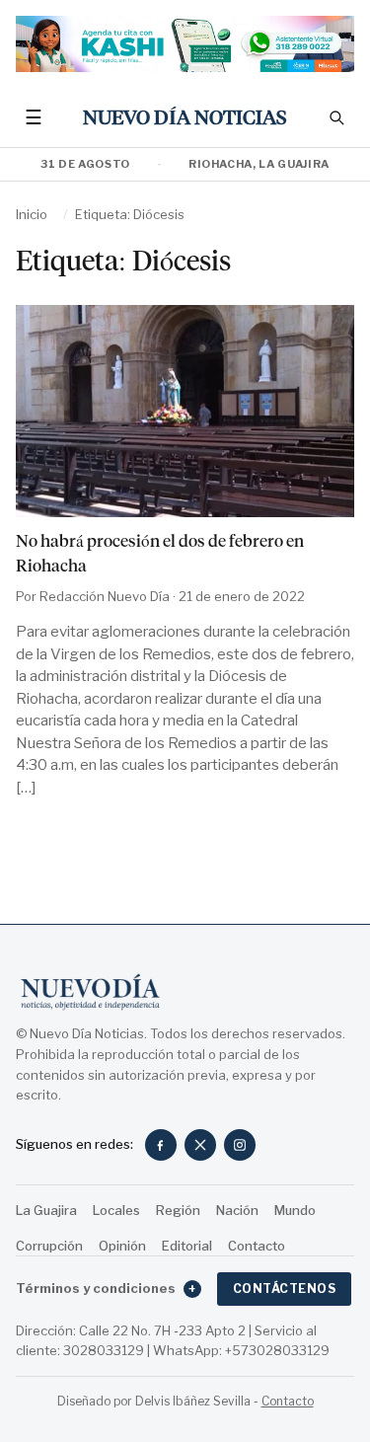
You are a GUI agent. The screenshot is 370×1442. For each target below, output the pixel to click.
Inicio (31, 214)
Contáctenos (284, 1288)
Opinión (122, 1245)
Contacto (256, 1245)
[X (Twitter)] (200, 1145)
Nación (237, 1210)
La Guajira (46, 1210)
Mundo (295, 1210)
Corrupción (49, 1245)
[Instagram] (240, 1145)
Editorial (187, 1245)
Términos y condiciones (106, 1288)
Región (178, 1210)
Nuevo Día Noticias (185, 118)
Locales (116, 1210)
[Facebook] (161, 1145)
